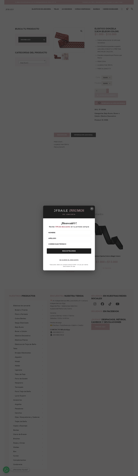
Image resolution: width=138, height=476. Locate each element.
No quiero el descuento (69, 260)
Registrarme (69, 251)
